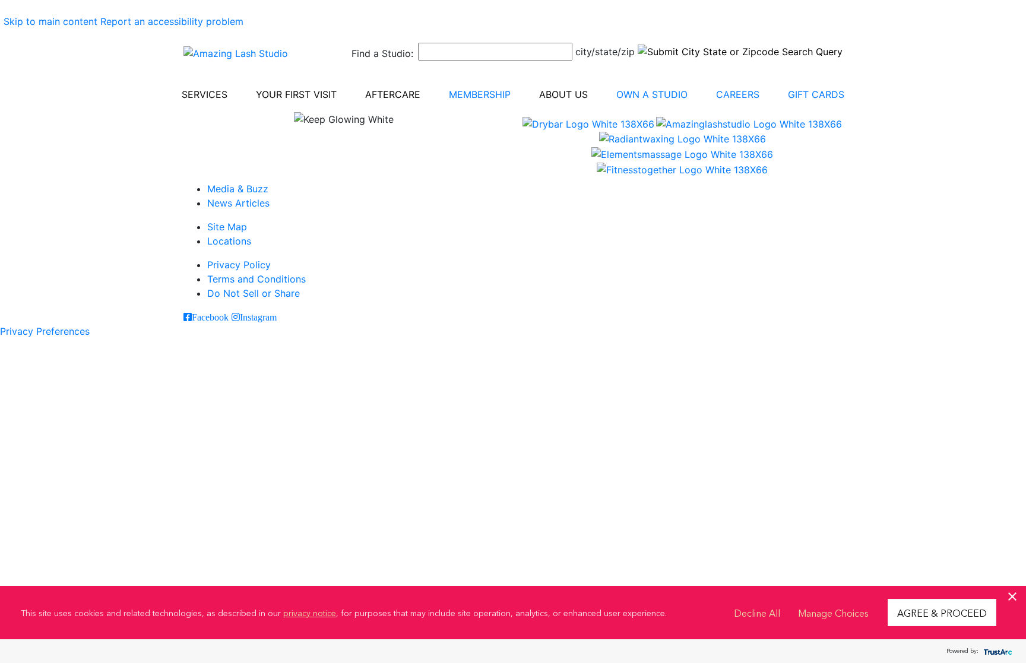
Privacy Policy (239, 265)
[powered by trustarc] (996, 651)
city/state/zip (605, 52)
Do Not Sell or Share (253, 293)
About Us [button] (563, 94)
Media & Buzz (237, 189)
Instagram (258, 317)
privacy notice (309, 612)
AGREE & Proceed (942, 612)
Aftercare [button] (392, 94)
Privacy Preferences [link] (45, 331)
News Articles (238, 203)
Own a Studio (652, 94)
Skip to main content (50, 21)
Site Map (227, 227)
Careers (737, 94)
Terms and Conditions (256, 279)
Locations (229, 241)
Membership (480, 94)
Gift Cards (816, 94)
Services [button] (204, 94)
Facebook (210, 317)
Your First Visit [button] (296, 94)
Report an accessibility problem (171, 21)
